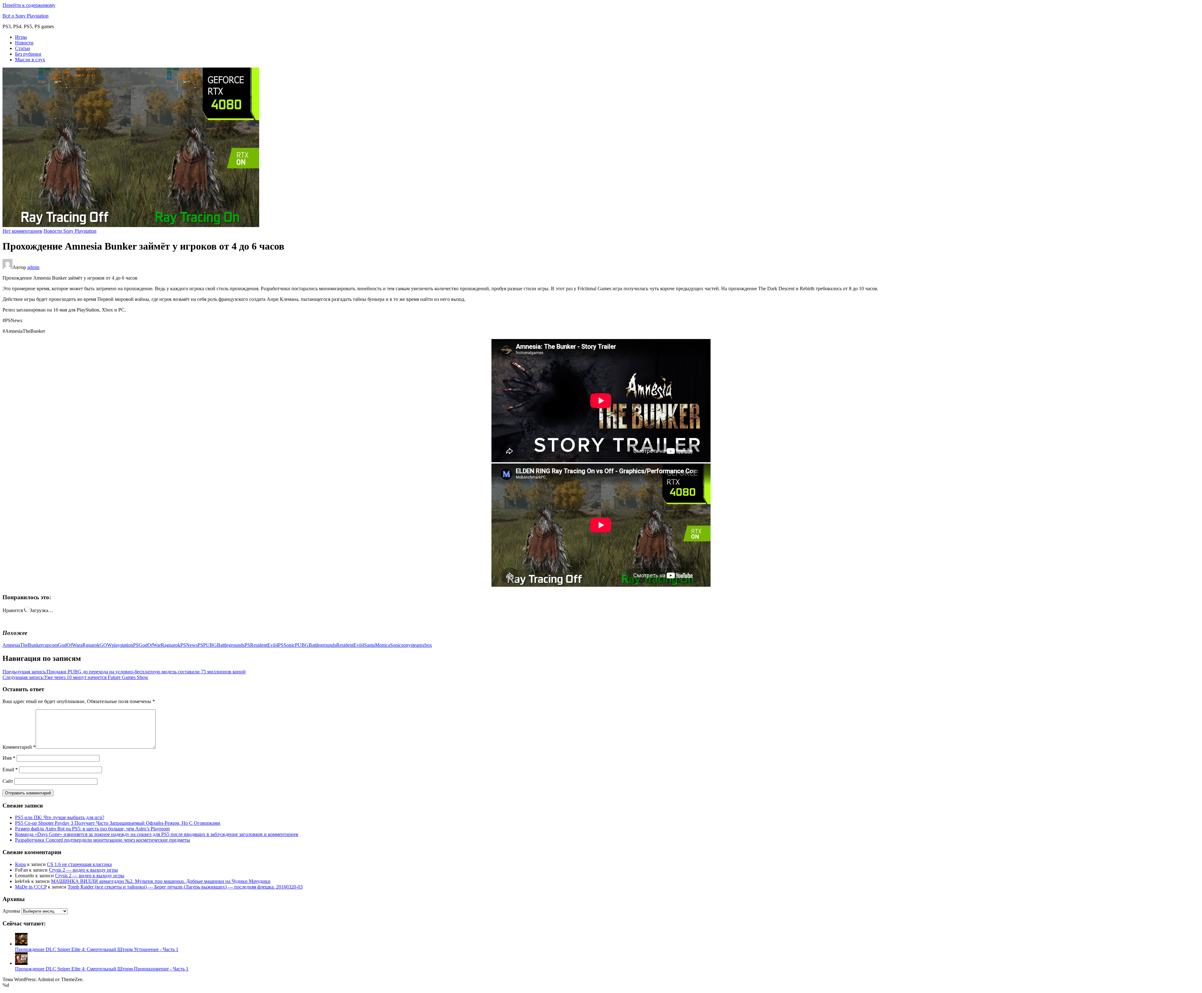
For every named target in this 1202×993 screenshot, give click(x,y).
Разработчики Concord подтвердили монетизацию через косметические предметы (102, 840)
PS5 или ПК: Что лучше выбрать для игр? (59, 817)
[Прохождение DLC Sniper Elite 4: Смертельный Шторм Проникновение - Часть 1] (21, 963)
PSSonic (286, 645)
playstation (122, 645)
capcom (50, 645)
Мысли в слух (30, 59)
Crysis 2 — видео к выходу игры (83, 870)
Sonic (395, 645)
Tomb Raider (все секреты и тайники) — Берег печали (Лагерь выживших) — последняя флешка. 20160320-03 (185, 886)
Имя (9, 758)
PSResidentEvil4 (261, 645)
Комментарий (19, 747)
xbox (427, 645)
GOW (106, 645)
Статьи (22, 48)
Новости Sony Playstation (70, 231)
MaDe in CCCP (31, 886)
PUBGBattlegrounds (315, 645)
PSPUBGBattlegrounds (221, 645)
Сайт (8, 781)
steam (416, 645)
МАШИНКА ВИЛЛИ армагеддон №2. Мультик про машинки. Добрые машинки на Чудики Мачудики (160, 881)
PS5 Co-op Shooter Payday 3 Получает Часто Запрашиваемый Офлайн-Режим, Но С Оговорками (117, 823)
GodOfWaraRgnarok (79, 645)
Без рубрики (28, 54)
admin (33, 267)
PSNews (189, 645)
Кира (20, 864)
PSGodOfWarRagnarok (156, 645)
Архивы (11, 911)
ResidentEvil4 (350, 645)
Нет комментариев (22, 231)
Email (10, 769)
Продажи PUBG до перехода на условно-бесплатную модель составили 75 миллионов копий (124, 671)
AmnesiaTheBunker (23, 645)
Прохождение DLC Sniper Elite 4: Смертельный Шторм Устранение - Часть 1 (96, 949)
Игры (21, 37)
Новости (24, 42)
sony (406, 645)
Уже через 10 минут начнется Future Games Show (75, 677)
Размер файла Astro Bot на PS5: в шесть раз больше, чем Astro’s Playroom (92, 828)
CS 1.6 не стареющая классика (79, 864)
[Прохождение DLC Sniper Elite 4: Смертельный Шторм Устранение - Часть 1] (21, 943)
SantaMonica (377, 645)
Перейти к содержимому (29, 5)
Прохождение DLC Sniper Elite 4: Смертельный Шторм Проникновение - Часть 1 (101, 968)
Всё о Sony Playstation (26, 15)
